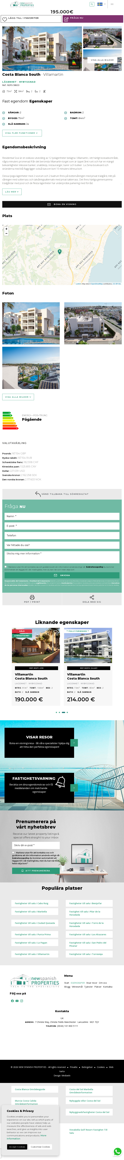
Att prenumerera (37, 870)
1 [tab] (56, 712)
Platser (97, 986)
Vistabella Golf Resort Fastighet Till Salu (88, 1131)
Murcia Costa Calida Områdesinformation (26, 1102)
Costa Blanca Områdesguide (30, 1089)
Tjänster (88, 986)
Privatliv (73, 1067)
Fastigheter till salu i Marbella (31, 911)
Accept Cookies (17, 1147)
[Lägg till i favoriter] (55, 631)
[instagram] (21, 1000)
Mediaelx (66, 1075)
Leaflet (78, 283)
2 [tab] (59, 712)
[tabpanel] (36, 669)
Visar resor (91, 982)
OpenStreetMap (97, 283)
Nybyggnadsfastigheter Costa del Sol (89, 1112)
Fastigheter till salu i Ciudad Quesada (35, 923)
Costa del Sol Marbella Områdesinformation (81, 1091)
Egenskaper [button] (78, 982)
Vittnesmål (77, 986)
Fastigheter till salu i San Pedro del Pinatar (87, 944)
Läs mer (11, 192)
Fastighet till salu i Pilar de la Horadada (84, 913)
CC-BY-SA (117, 283)
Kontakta (107, 986)
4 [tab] (67, 712)
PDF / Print (32, 602)
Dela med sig (92, 602)
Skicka (64, 575)
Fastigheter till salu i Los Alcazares (87, 934)
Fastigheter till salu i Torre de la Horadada (86, 925)
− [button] (6, 233)
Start (66, 982)
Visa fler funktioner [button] (20, 133)
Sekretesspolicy (95, 567)
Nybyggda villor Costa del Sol (84, 1100)
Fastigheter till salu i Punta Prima (33, 934)
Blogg (67, 986)
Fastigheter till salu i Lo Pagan (31, 942)
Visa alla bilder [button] (17, 397)
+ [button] (6, 229)
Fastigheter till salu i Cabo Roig (31, 903)
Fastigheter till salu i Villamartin (32, 954)
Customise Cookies (40, 1147)
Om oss (103, 982)
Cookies (101, 1067)
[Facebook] (12, 1000)
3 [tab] (63, 712)
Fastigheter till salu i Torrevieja (86, 954)
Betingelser (87, 1067)
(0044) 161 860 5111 (62, 1025)
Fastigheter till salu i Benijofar (85, 903)
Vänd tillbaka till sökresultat (65, 494)
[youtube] (16, 1000)
